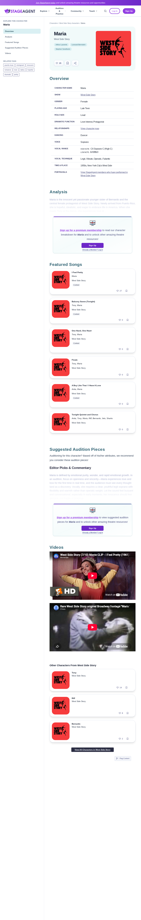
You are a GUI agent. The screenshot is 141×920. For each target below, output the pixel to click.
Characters (54, 23)
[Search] (105, 11)
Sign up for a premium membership (81, 230)
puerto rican (9, 65)
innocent (30, 65)
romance (8, 70)
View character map (90, 128)
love (15, 70)
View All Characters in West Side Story (92, 750)
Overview (9, 31)
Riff (90, 418)
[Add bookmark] (126, 291)
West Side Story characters (69, 23)
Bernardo (97, 418)
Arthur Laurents (61, 45)
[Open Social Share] (75, 63)
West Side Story (62, 39)
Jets (103, 418)
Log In (114, 11)
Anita (74, 389)
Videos (8, 53)
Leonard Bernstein (79, 45)
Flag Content (124, 758)
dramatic (8, 75)
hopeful (30, 70)
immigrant (20, 65)
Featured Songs (12, 42)
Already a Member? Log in (92, 250)
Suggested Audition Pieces (16, 48)
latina (22, 70)
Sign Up (92, 245)
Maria (74, 276)
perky (16, 75)
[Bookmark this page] (68, 63)
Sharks (110, 418)
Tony (74, 305)
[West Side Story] (113, 48)
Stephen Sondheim (63, 49)
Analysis (8, 37)
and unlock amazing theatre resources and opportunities (70, 3)
